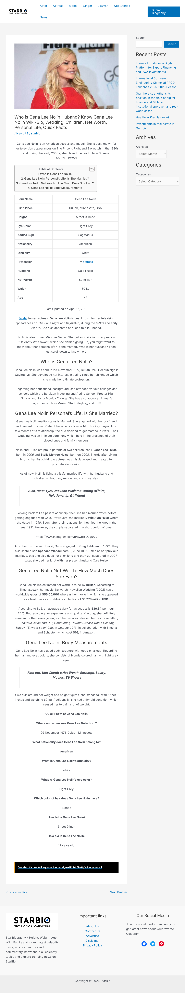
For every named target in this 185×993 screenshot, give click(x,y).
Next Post (118, 892)
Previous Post (17, 892)
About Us (92, 926)
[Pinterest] (161, 943)
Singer (87, 6)
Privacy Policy (92, 945)
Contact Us (92, 931)
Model (73, 6)
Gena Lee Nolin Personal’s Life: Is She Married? (56, 178)
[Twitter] (152, 943)
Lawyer (103, 6)
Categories (143, 174)
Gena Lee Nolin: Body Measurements (56, 188)
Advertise (92, 936)
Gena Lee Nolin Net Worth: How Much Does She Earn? (56, 183)
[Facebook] (144, 943)
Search (140, 37)
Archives (142, 146)
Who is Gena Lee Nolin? (56, 174)
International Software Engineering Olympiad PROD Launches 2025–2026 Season (156, 83)
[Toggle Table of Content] (90, 169)
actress (88, 262)
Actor (43, 6)
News (43, 17)
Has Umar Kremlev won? (152, 117)
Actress (58, 6)
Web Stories (121, 6)
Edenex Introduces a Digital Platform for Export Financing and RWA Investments (156, 67)
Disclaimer (92, 940)
